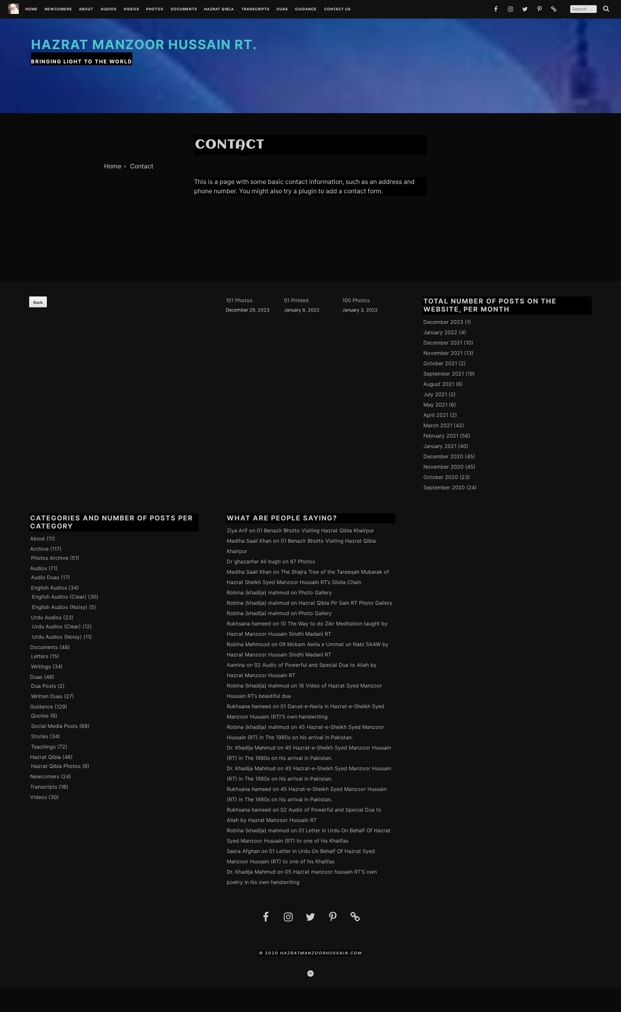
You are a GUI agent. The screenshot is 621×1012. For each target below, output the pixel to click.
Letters (39, 656)
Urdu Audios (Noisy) (57, 637)
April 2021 (435, 415)
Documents (184, 9)
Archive (39, 549)
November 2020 (443, 466)
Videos (131, 9)
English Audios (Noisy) (59, 607)
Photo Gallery (315, 592)
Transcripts (255, 9)
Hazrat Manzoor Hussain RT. (144, 44)
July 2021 (435, 394)
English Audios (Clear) (59, 596)
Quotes (40, 715)
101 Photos (239, 300)
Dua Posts (43, 686)
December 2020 (443, 456)
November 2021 (443, 353)
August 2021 (438, 384)
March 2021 (437, 425)
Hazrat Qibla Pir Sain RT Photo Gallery (345, 603)
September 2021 (443, 373)
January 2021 (439, 446)
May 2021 (435, 404)
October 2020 (440, 477)
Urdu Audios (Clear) (56, 626)
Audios (108, 9)
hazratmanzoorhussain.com (321, 953)
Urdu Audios (46, 617)
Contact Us (337, 9)
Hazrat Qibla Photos (56, 766)
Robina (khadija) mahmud (258, 592)
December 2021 (442, 342)
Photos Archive (49, 558)
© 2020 (269, 953)
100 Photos (356, 300)
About (86, 9)
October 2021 (440, 363)
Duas (282, 9)
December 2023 (443, 322)
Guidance (306, 9)
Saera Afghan (243, 851)
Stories (39, 736)
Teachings (43, 746)
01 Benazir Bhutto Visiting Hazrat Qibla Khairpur (315, 530)
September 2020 (444, 487)
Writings (41, 666)
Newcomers (58, 9)
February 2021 (440, 435)
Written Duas (46, 696)
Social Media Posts (54, 726)
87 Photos (302, 561)
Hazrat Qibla (219, 9)
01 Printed (296, 300)
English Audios (49, 587)
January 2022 (440, 332)
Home (31, 9)
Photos (154, 9)
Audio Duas (45, 577)
